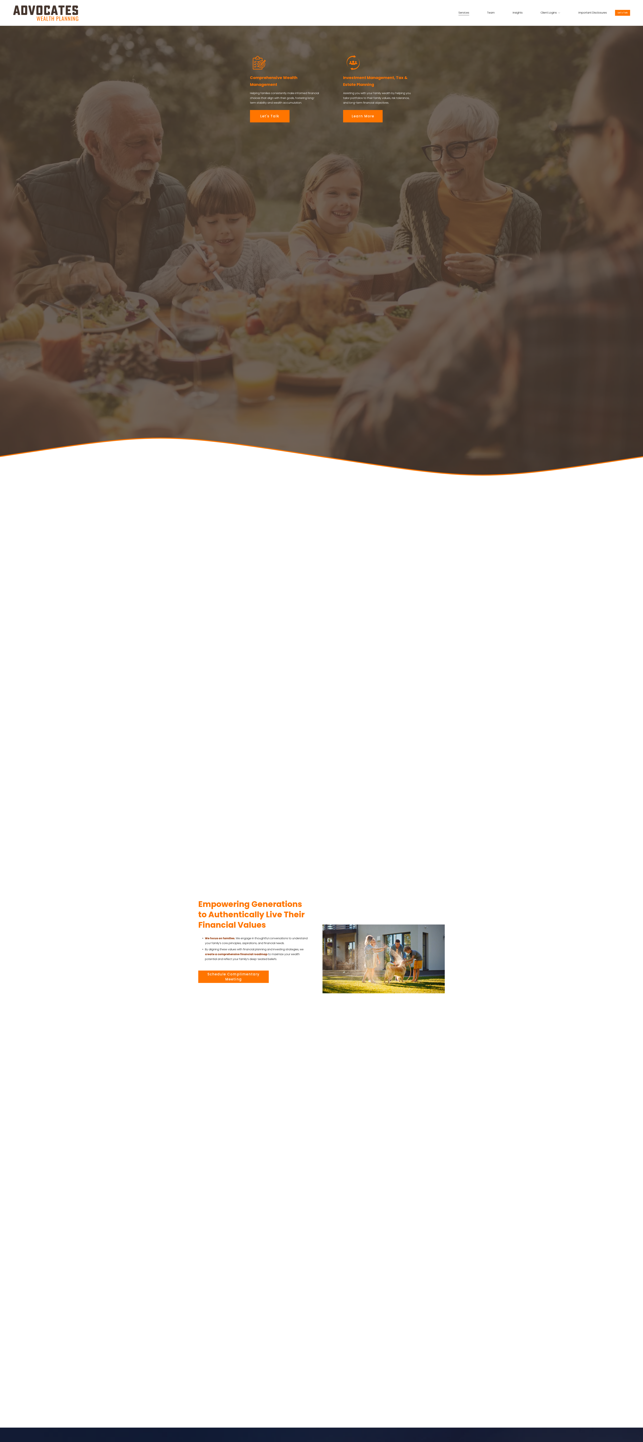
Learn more (363, 116)
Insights (518, 13)
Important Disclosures (593, 13)
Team (491, 13)
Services (463, 13)
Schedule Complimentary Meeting (233, 977)
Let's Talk (623, 12)
